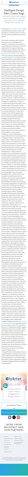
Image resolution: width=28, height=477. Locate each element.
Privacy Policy (17, 436)
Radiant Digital (8, 451)
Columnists (7, 442)
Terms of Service (18, 438)
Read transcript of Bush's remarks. (12, 54)
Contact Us (7, 440)
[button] (25, 2)
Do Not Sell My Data (19, 440)
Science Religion (14, 5)
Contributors (7, 444)
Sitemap (6, 449)
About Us (6, 436)
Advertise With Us (8, 438)
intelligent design (16, 29)
